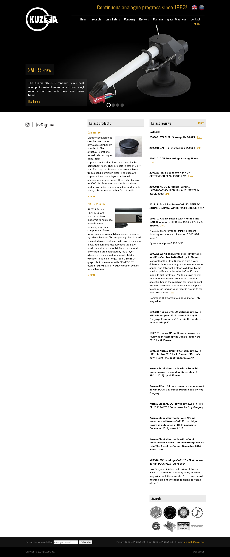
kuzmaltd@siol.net (194, 541)
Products (96, 19)
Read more (34, 101)
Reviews (144, 19)
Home (197, 23)
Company (129, 19)
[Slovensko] (201, 8)
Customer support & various (169, 19)
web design (198, 552)
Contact (195, 19)
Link (199, 137)
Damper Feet (95, 132)
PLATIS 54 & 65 (96, 204)
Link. (162, 225)
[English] (194, 8)
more (201, 123)
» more (91, 196)
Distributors (113, 19)
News (83, 19)
